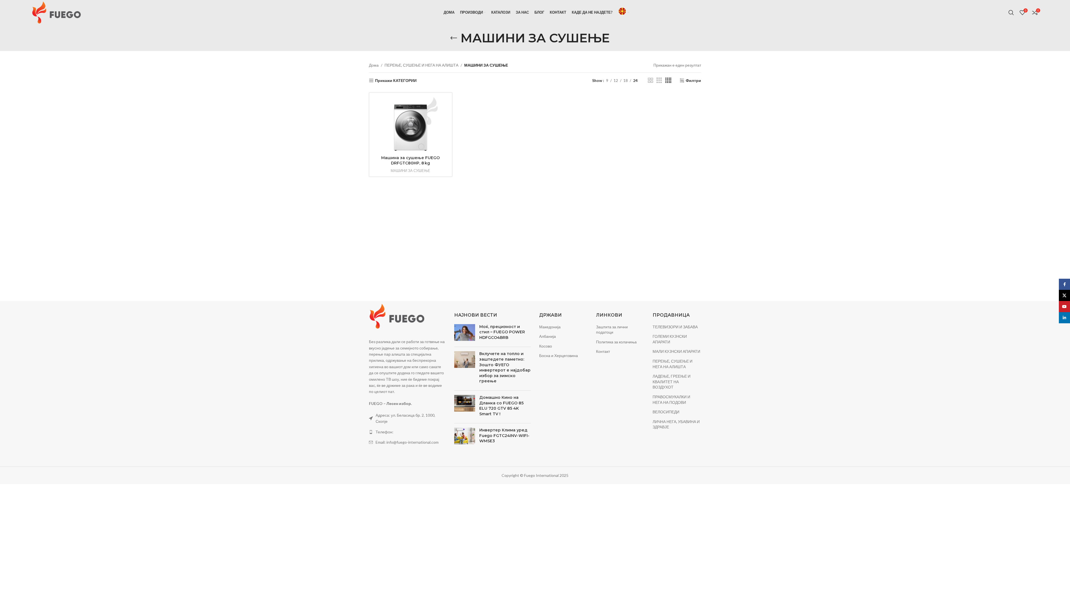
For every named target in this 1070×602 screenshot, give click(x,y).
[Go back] (454, 38)
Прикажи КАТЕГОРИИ (396, 80)
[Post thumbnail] (464, 333)
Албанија (547, 336)
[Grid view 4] (668, 80)
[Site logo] (56, 12)
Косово (545, 346)
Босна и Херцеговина (558, 355)
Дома (374, 65)
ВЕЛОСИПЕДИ (666, 411)
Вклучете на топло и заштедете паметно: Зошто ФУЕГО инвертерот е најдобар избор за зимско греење (505, 367)
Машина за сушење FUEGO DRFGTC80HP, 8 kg (410, 160)
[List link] (407, 432)
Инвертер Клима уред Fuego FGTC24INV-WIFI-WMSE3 (504, 435)
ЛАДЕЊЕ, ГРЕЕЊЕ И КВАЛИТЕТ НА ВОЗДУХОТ (671, 381)
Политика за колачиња (616, 341)
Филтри (693, 80)
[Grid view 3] (659, 80)
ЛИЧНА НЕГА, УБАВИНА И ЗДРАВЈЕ (676, 424)
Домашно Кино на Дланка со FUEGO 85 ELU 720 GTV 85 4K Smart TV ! (501, 405)
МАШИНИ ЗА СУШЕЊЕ (410, 170)
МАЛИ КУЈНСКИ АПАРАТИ (676, 351)
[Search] (1011, 12)
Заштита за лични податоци (612, 329)
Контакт (603, 351)
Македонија (550, 326)
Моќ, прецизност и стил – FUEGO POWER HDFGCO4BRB (502, 332)
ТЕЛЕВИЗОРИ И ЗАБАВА (675, 326)
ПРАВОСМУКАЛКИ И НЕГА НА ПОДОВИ (671, 399)
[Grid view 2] (650, 80)
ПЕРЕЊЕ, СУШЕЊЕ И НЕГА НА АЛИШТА (421, 65)
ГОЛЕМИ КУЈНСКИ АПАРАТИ (670, 339)
